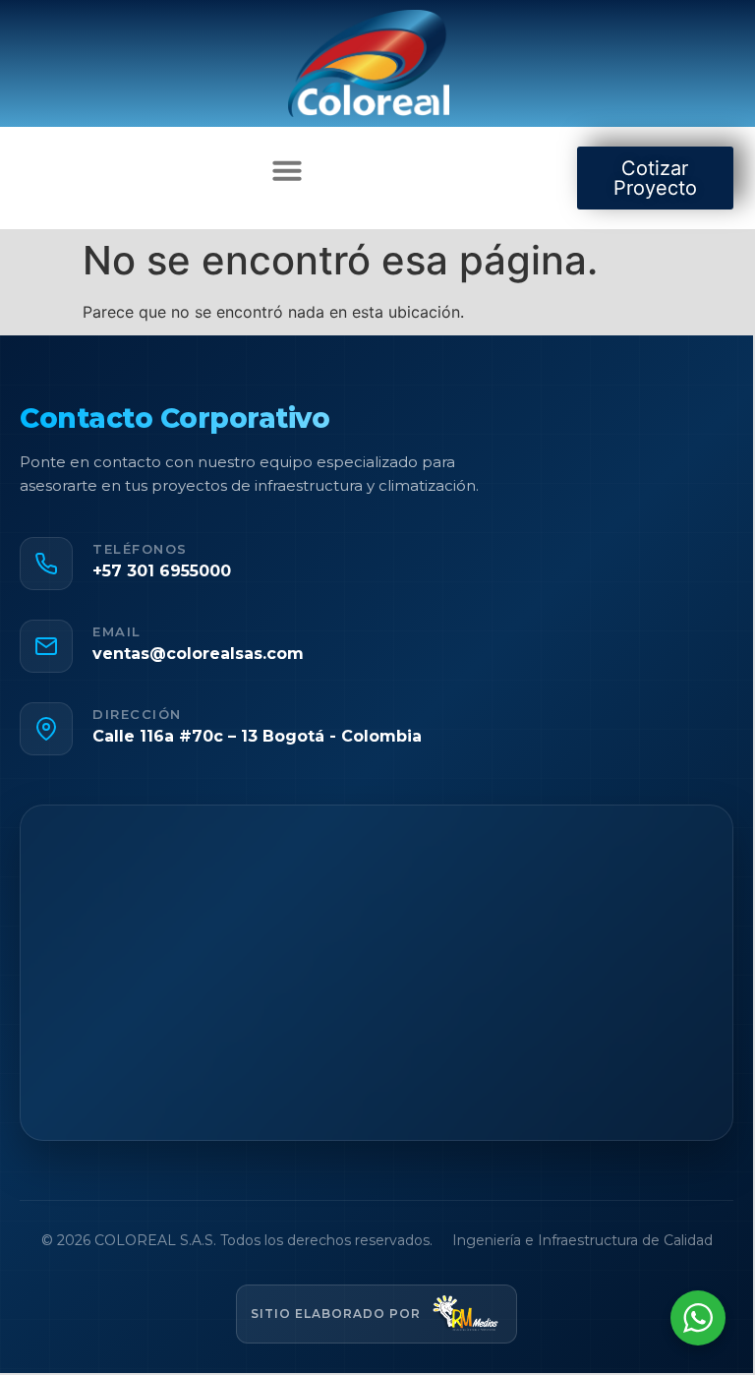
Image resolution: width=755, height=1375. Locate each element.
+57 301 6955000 (161, 571)
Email (117, 632)
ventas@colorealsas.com (198, 653)
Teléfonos (140, 549)
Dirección (137, 714)
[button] (287, 170)
